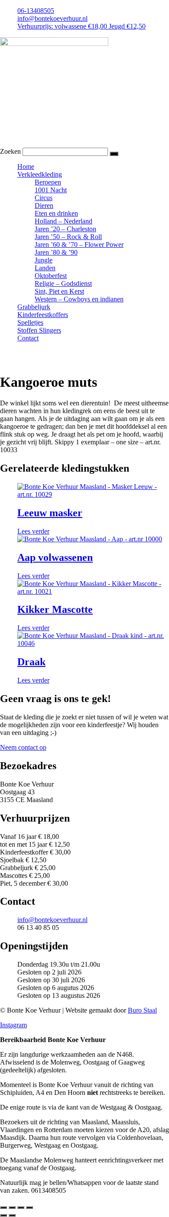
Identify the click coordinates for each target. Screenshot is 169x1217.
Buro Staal (142, 1010)
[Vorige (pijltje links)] (3, 1215)
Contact (28, 338)
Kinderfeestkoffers (42, 314)
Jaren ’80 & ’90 (56, 252)
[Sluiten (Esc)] (29, 1207)
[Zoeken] (114, 154)
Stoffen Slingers (39, 330)
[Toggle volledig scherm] (12, 1207)
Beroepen (48, 182)
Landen (45, 268)
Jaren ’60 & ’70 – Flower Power (79, 244)
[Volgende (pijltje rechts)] (12, 1215)
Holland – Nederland (63, 221)
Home (25, 166)
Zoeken (10, 151)
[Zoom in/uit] (3, 1207)
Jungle (43, 260)
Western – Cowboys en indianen (79, 299)
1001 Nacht (51, 190)
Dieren (44, 205)
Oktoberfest (51, 275)
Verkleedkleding (39, 174)
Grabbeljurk (33, 307)
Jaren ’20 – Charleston (65, 229)
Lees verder (33, 531)
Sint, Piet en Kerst (59, 291)
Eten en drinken (56, 213)
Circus (43, 197)
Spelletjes (30, 322)
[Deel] (20, 1207)
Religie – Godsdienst (63, 283)
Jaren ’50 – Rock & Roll (68, 236)
